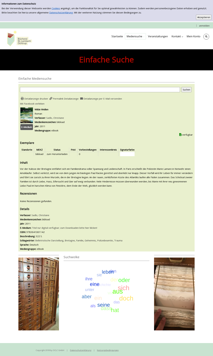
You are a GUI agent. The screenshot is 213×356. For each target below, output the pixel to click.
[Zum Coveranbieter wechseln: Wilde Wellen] (26, 115)
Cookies (56, 8)
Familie (79, 240)
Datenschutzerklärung (61, 12)
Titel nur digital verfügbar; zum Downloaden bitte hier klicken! (64, 227)
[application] (135, 36)
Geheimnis (90, 240)
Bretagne (70, 240)
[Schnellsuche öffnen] (206, 36)
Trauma (118, 240)
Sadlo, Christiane (55, 117)
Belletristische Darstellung (49, 240)
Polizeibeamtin (105, 240)
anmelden (204, 25)
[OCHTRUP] (18, 38)
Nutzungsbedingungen (108, 350)
